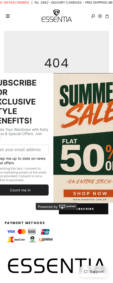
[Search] (93, 16)
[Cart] (107, 16)
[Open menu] (8, 16)
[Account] (100, 16)
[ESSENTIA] (56, 16)
